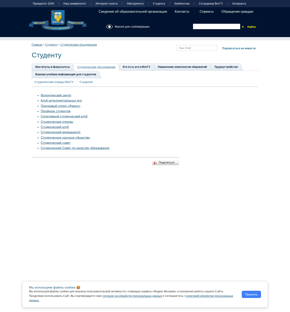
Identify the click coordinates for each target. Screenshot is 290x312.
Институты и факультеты (52, 67)
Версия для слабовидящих (132, 26)
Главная (37, 44)
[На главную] (57, 20)
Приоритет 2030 (43, 3)
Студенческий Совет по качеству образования (75, 148)
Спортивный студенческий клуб (64, 116)
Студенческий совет (55, 142)
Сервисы (207, 11)
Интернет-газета (107, 3)
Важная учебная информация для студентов (65, 74)
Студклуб (86, 82)
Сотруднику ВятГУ (211, 3)
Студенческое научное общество (65, 137)
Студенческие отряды (57, 121)
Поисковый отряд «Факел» (60, 106)
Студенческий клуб (55, 127)
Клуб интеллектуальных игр (61, 100)
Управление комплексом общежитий (182, 67)
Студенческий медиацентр (60, 132)
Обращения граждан (237, 11)
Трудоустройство (226, 67)
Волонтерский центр (56, 95)
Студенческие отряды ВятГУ (54, 82)
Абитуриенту (135, 3)
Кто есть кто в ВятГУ (136, 67)
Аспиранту (239, 3)
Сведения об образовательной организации (133, 11)
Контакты (182, 11)
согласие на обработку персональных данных (132, 296)
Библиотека (182, 3)
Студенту (159, 3)
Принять (251, 294)
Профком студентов (55, 111)
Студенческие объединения (78, 44)
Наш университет (74, 3)
